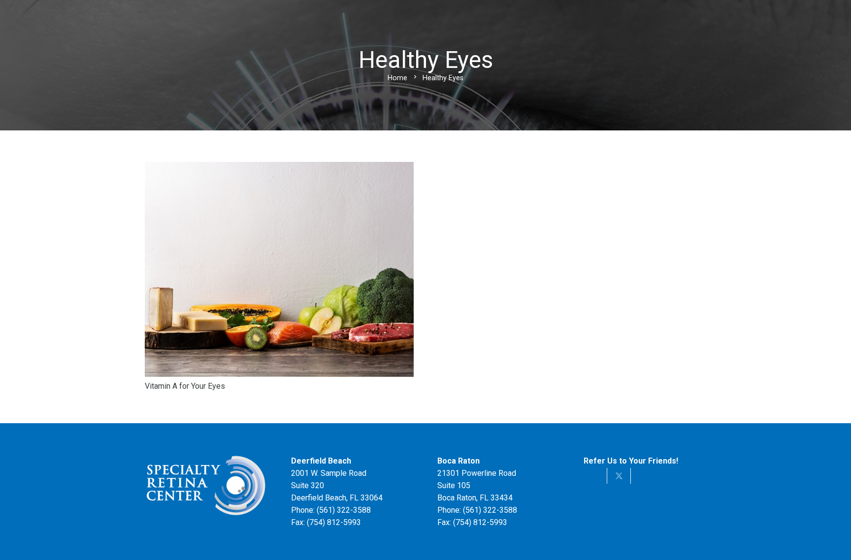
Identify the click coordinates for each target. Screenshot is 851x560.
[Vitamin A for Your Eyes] (279, 168)
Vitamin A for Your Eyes (185, 386)
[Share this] (595, 476)
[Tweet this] (619, 476)
